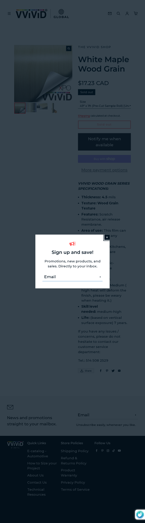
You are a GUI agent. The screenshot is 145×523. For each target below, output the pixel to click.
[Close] (107, 237)
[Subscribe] (100, 277)
